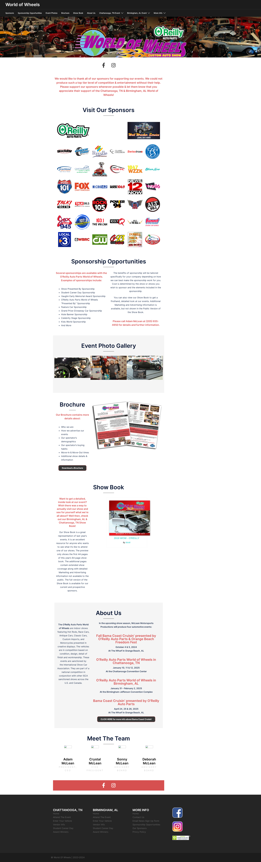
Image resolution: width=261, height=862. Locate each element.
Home (56, 813)
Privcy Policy (139, 831)
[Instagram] (113, 65)
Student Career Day (63, 828)
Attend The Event (62, 817)
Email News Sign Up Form (146, 820)
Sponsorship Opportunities (30, 13)
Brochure (65, 13)
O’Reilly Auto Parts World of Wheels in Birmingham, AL (126, 681)
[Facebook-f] (103, 65)
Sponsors (9, 13)
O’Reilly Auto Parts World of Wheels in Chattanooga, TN (126, 661)
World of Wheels (22, 4)
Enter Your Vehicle (62, 820)
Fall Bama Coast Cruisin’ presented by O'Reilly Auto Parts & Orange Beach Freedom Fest (126, 639)
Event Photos (52, 13)
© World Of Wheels (61, 857)
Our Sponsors (140, 828)
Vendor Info (59, 824)
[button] (57, 367)
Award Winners (60, 831)
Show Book (78, 13)
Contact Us (138, 817)
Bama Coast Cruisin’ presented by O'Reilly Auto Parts (126, 702)
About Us (91, 13)
